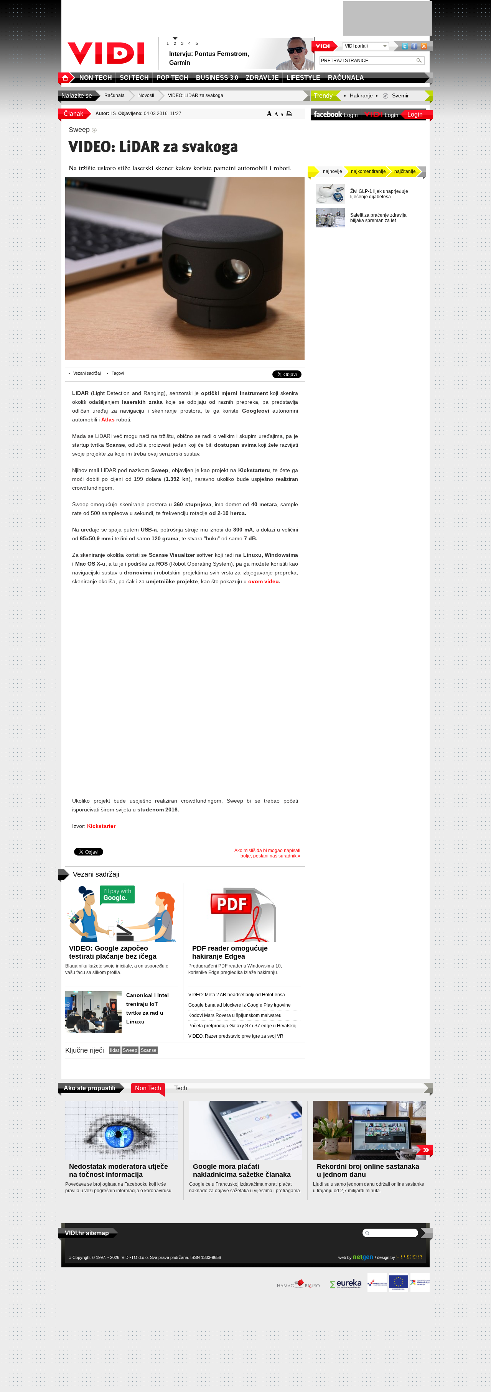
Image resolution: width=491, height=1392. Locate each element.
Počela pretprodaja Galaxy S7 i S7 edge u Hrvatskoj (242, 1025)
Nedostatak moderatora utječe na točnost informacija (118, 1170)
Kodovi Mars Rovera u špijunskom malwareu (235, 1015)
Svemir (400, 95)
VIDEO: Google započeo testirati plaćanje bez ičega (113, 952)
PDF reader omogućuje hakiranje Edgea (230, 952)
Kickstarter (101, 826)
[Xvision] (409, 1257)
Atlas (108, 419)
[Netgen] (363, 1257)
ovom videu (263, 581)
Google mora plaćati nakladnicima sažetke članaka (242, 1170)
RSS (423, 46)
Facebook (414, 46)
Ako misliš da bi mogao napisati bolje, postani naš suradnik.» (267, 853)
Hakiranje (361, 95)
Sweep (130, 1050)
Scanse (149, 1050)
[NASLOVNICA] (66, 77)
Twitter (405, 46)
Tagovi (118, 373)
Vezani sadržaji (87, 373)
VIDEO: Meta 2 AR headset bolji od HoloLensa (236, 994)
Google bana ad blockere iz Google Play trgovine (239, 1005)
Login (415, 114)
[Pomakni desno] (424, 1150)
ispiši (289, 113)
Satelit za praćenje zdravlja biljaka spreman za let (378, 217)
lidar (114, 1050)
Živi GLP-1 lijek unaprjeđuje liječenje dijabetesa (379, 194)
